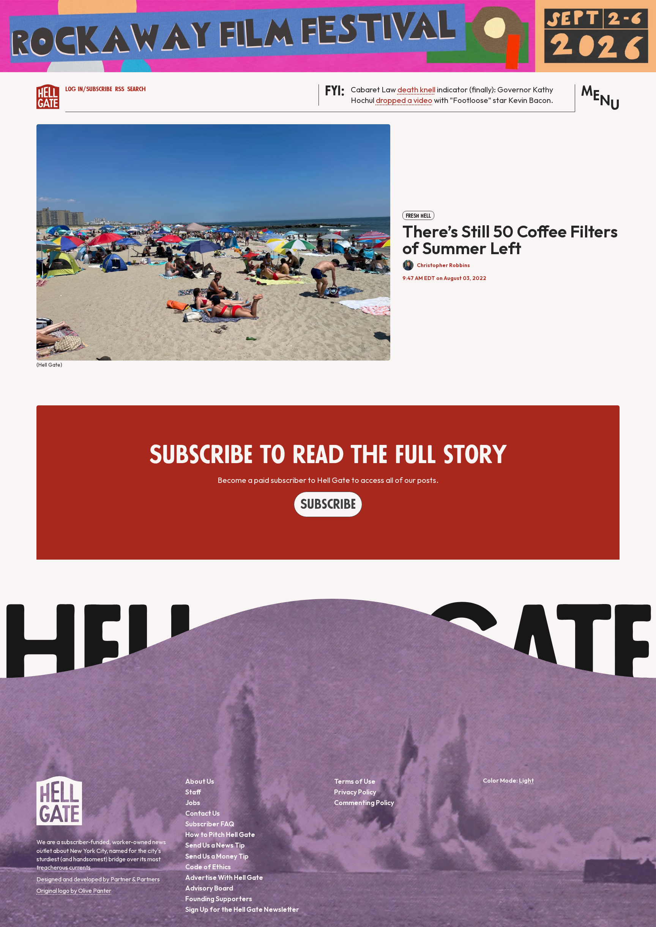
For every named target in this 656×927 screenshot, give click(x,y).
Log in (74, 89)
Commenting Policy (364, 802)
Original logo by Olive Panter (73, 890)
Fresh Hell (418, 215)
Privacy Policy (355, 792)
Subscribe (99, 89)
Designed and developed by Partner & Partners (98, 879)
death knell (416, 89)
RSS (119, 89)
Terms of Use (354, 781)
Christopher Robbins (443, 265)
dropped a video (404, 100)
